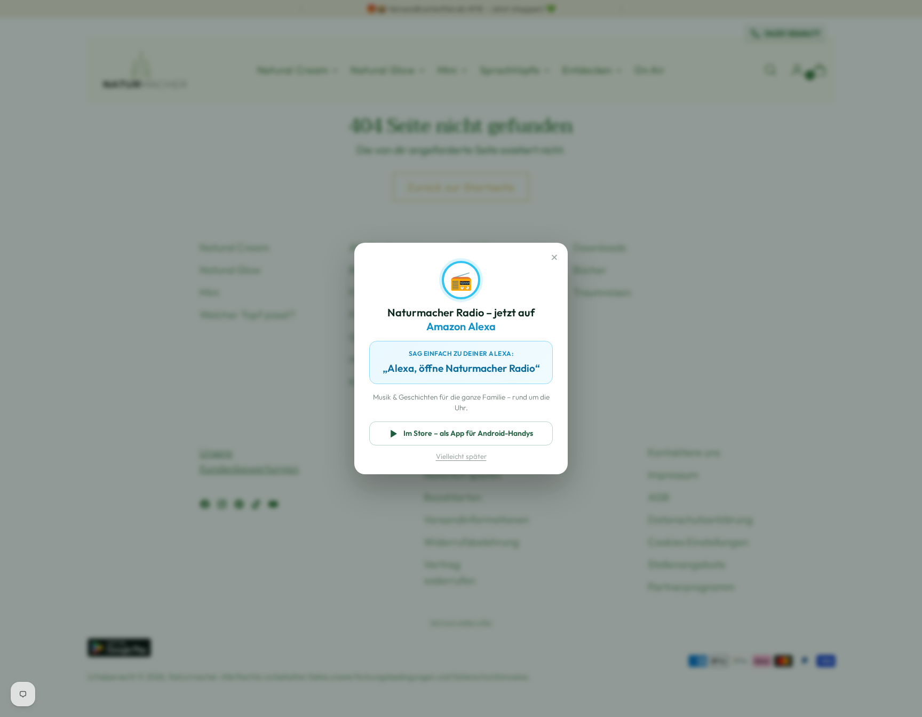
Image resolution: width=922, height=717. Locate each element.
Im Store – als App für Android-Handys (468, 433)
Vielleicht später (461, 456)
